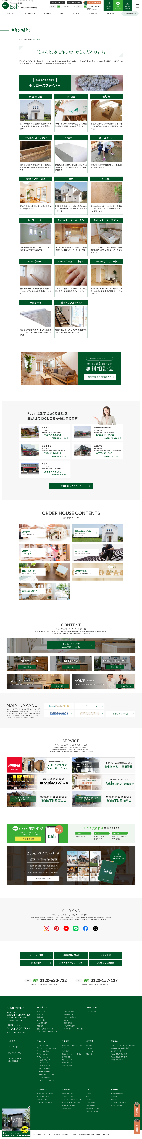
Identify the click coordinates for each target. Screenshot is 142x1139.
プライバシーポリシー (16, 1053)
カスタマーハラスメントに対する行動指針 (17, 1060)
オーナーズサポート (44, 1102)
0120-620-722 (18, 1029)
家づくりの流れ (67, 1057)
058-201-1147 (17, 1020)
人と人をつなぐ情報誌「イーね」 (48, 1032)
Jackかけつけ (42, 1099)
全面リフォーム (45, 1060)
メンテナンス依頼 (106, 963)
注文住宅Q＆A (67, 1063)
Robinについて (11, 13)
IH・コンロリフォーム (47, 1080)
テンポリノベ (115, 1051)
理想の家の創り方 (68, 1066)
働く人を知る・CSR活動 (45, 1029)
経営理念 (40, 1017)
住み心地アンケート (68, 1105)
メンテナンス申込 (43, 1097)
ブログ (88, 1099)
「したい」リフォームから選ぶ (46, 1048)
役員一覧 (40, 1014)
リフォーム (47, 13)
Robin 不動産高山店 (118, 1054)
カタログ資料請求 (94, 2)
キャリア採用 (68, 1026)
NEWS (88, 1097)
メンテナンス (93, 13)
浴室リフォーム (45, 1066)
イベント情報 (37, 955)
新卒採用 (67, 1023)
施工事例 (76, 13)
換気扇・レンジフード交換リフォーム (47, 1076)
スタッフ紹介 (41, 1020)
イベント (89, 1094)
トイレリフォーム (45, 1068)
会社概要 (11, 1041)
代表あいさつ (41, 1011)
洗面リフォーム (45, 1071)
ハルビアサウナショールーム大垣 (122, 1045)
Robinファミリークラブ (45, 1094)
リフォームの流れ (43, 1051)
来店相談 (106, 955)
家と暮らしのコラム (92, 1108)
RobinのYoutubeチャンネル (74, 1029)
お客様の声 (110, 13)
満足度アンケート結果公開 (71, 1102)
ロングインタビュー (68, 1097)
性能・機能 (65, 1051)
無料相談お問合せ (72, 955)
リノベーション (30, 13)
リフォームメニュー (43, 1057)
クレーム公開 (66, 1108)
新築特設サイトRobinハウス (71, 1045)
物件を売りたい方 (74, 2)
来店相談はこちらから (71, 486)
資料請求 (37, 963)
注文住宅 (27, 40)
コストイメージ (67, 1060)
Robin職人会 (68, 1014)
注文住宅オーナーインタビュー (72, 1054)
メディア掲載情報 (70, 1017)
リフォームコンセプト (44, 1045)
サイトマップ (13, 1047)
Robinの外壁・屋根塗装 (119, 1048)
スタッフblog (90, 1102)
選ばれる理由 (69, 1011)
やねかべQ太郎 (116, 1060)
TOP (21, 40)
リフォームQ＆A (42, 1054)
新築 (62, 13)
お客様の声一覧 (67, 1094)
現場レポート (90, 1054)
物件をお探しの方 (58, 2)
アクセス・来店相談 (129, 13)
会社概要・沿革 (42, 1023)
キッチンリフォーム (46, 1063)
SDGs (66, 1020)
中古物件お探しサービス (72, 963)
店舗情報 (40, 1026)
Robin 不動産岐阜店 (118, 1057)
